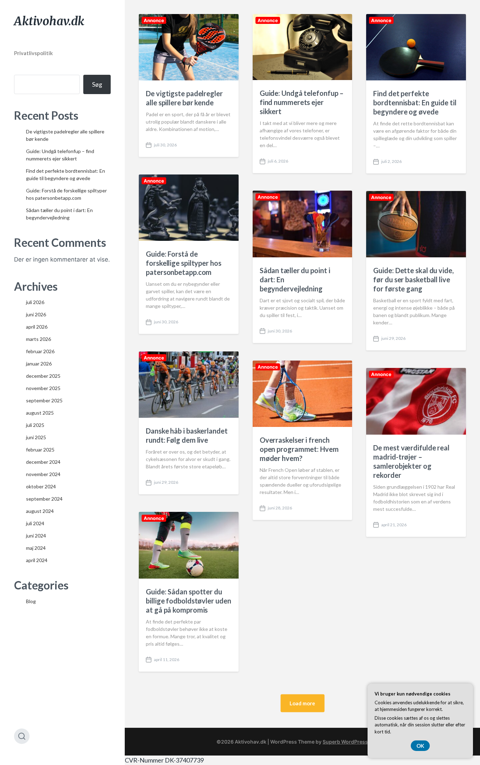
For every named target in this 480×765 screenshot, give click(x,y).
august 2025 (40, 413)
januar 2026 (39, 364)
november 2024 (43, 474)
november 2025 (43, 388)
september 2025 (44, 400)
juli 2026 (35, 302)
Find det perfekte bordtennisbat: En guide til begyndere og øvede (414, 102)
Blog (31, 601)
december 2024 (43, 462)
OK (420, 746)
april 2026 (36, 327)
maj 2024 (36, 548)
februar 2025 (40, 450)
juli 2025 (35, 425)
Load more (302, 703)
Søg (97, 84)
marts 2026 (38, 339)
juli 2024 (35, 523)
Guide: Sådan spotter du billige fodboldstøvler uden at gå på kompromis (188, 600)
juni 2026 (36, 314)
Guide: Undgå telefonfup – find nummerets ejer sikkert (302, 102)
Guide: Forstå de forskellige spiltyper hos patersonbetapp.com (183, 263)
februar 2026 (40, 351)
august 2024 (40, 511)
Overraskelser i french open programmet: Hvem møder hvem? (299, 449)
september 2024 (44, 499)
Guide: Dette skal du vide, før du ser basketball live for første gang (413, 279)
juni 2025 (36, 437)
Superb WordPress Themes (355, 742)
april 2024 (36, 560)
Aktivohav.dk (49, 21)
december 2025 (43, 376)
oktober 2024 (41, 486)
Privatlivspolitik (33, 53)
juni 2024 (36, 536)
